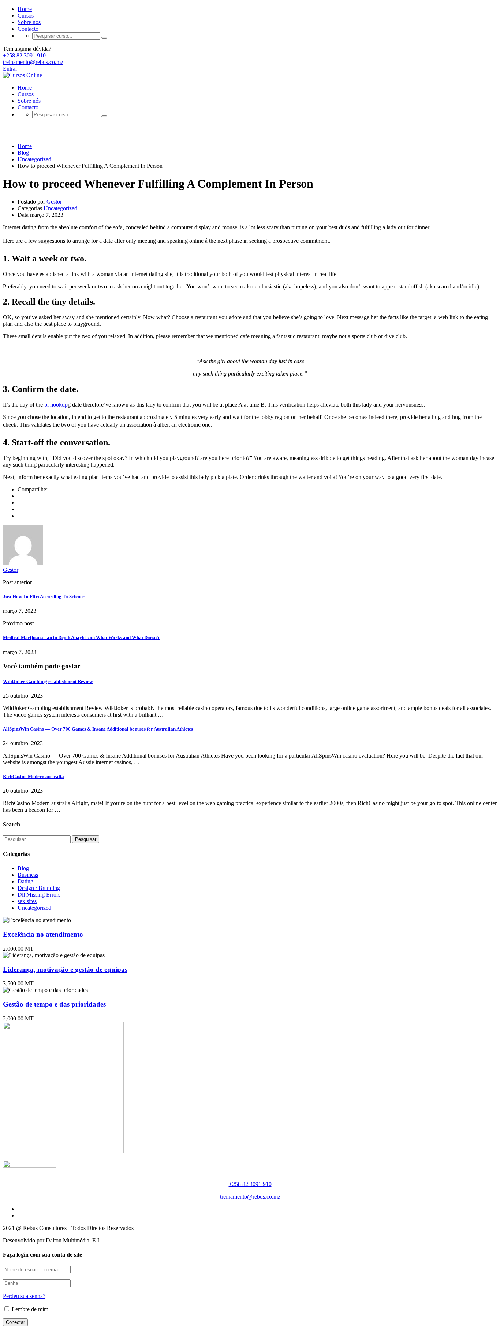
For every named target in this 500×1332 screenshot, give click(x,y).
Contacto (28, 29)
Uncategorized (60, 208)
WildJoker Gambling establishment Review (48, 681)
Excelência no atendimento (43, 934)
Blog (23, 868)
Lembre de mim (29, 1309)
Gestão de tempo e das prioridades (54, 1004)
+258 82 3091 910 (24, 55)
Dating (25, 881)
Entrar (10, 68)
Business (28, 875)
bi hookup (56, 404)
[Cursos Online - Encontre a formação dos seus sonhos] (22, 75)
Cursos (26, 15)
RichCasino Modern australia (33, 776)
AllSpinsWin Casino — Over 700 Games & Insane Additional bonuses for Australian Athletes (98, 729)
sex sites (27, 901)
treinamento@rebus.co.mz (33, 62)
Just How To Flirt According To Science (44, 596)
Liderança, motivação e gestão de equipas (65, 969)
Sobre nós (29, 22)
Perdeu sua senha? (24, 1296)
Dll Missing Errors (39, 894)
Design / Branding (39, 888)
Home (25, 9)
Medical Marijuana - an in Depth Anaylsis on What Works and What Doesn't (81, 637)
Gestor (54, 202)
